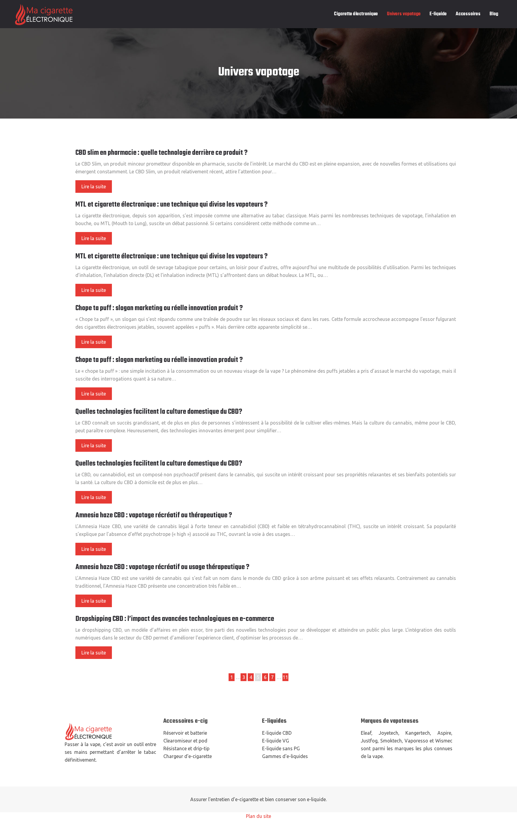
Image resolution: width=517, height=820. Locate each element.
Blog (493, 14)
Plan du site (258, 816)
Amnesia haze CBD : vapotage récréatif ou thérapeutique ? (153, 515)
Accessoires (468, 14)
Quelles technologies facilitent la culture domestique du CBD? (158, 412)
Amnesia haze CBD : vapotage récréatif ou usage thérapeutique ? (162, 567)
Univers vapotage (404, 14)
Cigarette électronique (356, 14)
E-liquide (438, 14)
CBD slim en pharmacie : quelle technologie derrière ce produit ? (161, 153)
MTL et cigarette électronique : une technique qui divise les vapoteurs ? (171, 204)
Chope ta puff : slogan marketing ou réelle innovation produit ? (159, 308)
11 (285, 677)
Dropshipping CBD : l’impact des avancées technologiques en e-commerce (174, 619)
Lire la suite (93, 186)
